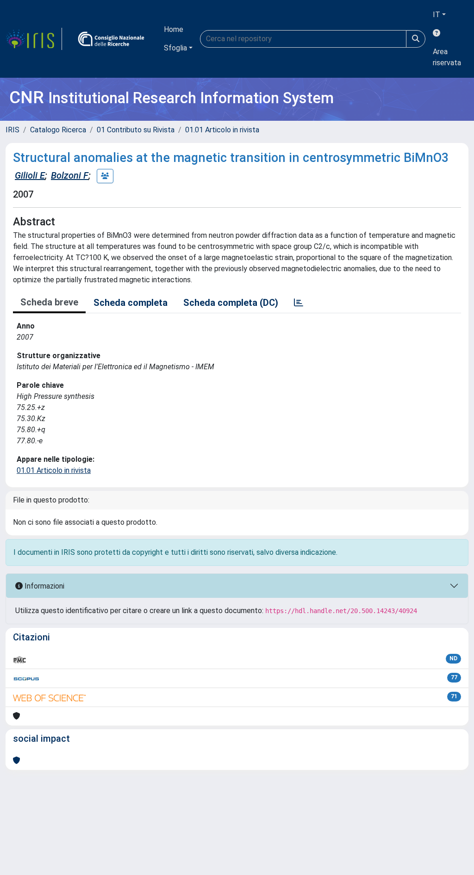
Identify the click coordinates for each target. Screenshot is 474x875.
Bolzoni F (69, 175)
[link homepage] (34, 39)
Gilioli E (30, 175)
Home (173, 29)
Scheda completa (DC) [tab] (230, 302)
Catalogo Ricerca (58, 129)
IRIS (12, 129)
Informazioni (43, 586)
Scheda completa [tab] (131, 302)
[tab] (298, 302)
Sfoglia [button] (175, 47)
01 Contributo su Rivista (136, 129)
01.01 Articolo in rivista (222, 129)
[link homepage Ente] (111, 39)
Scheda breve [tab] (49, 302)
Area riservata (447, 57)
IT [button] (436, 14)
